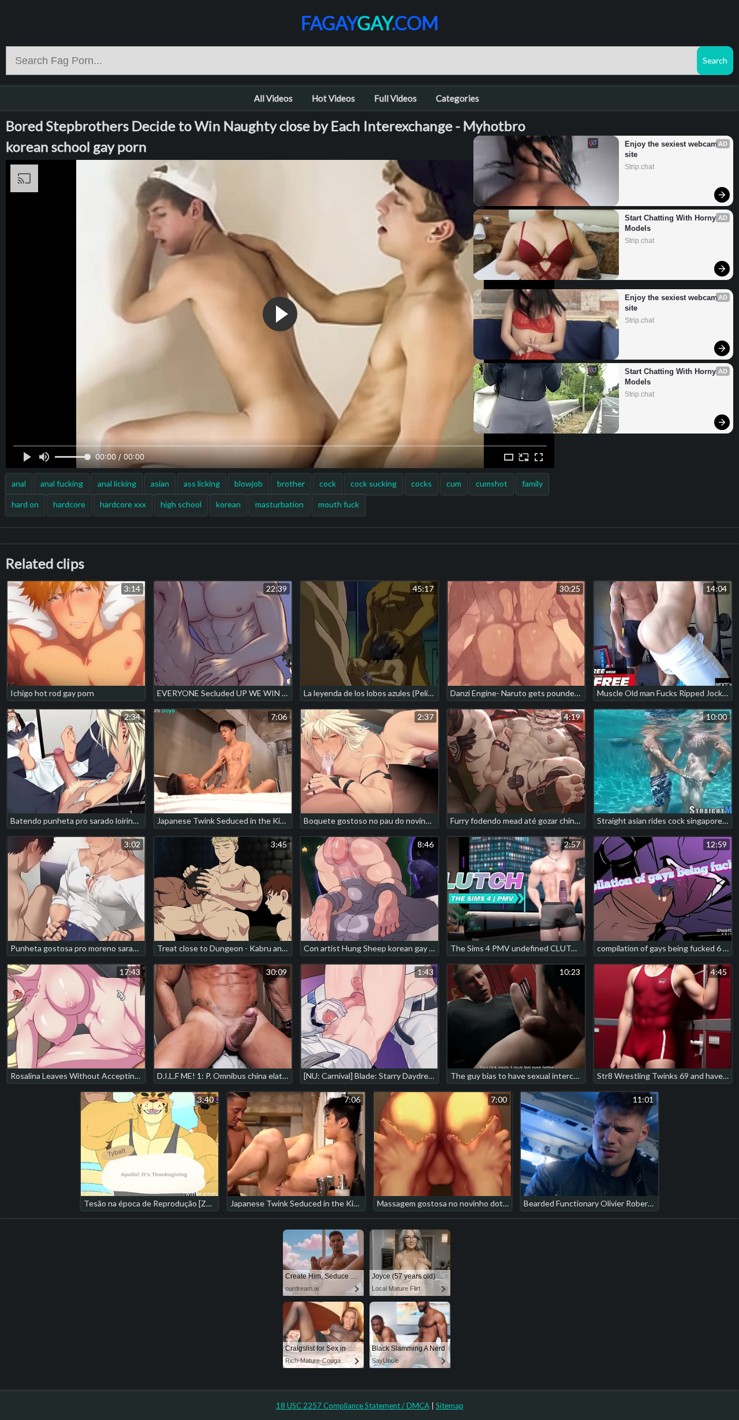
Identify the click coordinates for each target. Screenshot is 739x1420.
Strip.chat (639, 167)
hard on (25, 504)
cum (453, 483)
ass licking (202, 483)
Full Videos (395, 98)
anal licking (117, 483)
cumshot (491, 483)
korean (228, 504)
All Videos (273, 98)
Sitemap (450, 1405)
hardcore (69, 504)
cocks (421, 483)
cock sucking (373, 483)
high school (181, 504)
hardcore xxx (123, 504)
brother (291, 483)
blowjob (248, 483)
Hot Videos (333, 98)
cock (327, 483)
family (532, 483)
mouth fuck (338, 504)
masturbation (279, 504)
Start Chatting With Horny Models (671, 223)
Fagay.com (370, 23)
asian (160, 483)
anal (19, 483)
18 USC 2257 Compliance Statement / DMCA (353, 1405)
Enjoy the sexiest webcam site (672, 149)
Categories (457, 98)
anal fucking (61, 483)
